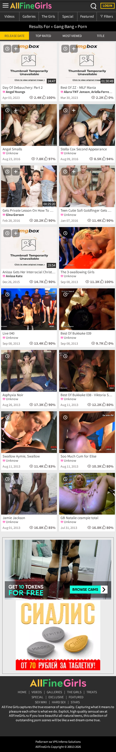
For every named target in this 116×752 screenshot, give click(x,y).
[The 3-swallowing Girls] (87, 248)
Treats (91, 692)
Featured (87, 16)
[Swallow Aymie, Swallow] (29, 432)
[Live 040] (29, 309)
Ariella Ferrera (101, 92)
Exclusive (56, 697)
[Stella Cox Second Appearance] (87, 125)
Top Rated (43, 36)
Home (22, 692)
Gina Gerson (15, 214)
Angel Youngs (15, 92)
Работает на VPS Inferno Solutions (58, 742)
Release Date (14, 36)
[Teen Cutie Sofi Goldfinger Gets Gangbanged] (87, 186)
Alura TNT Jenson (77, 92)
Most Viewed (72, 36)
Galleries (29, 16)
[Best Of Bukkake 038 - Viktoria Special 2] (87, 371)
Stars (75, 702)
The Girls (48, 16)
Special (67, 16)
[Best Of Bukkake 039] (87, 309)
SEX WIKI (41, 702)
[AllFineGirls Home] (58, 683)
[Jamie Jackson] (29, 494)
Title (100, 36)
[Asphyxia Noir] (29, 371)
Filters (108, 16)
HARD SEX (59, 702)
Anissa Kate (14, 276)
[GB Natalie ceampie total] (87, 494)
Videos (9, 16)
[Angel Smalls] (29, 125)
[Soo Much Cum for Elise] (87, 432)
